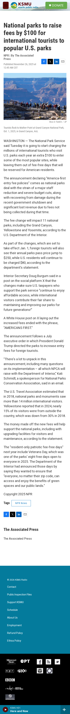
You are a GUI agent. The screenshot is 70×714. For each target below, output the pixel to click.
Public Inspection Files (19, 594)
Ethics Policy (14, 640)
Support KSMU (15, 602)
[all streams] (65, 709)
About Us (12, 617)
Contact (11, 587)
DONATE (58, 5)
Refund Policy (15, 633)
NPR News (21, 503)
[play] (5, 709)
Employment (14, 625)
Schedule (12, 610)
